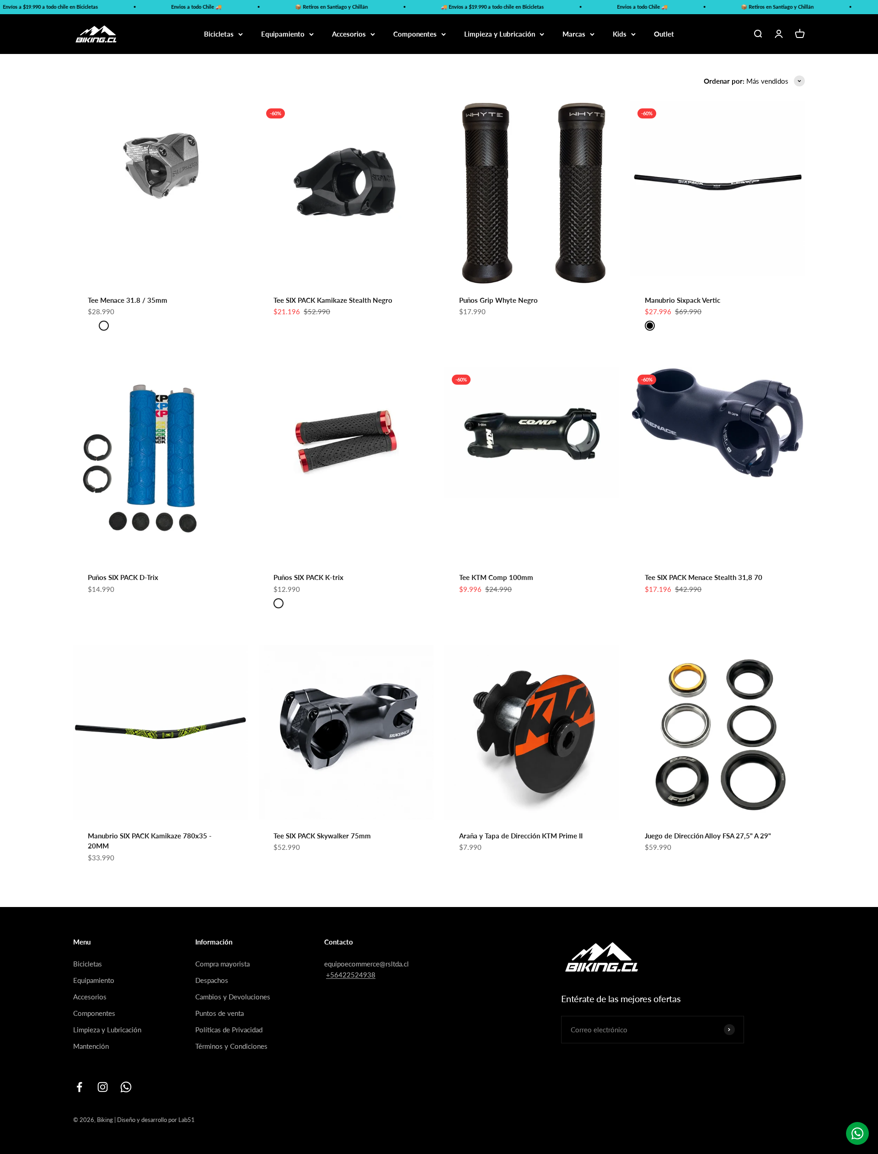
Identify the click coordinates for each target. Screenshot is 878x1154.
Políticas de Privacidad (228, 1029)
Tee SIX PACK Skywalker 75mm (322, 836)
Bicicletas (219, 34)
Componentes (415, 34)
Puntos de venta (219, 1013)
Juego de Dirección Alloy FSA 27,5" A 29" (708, 836)
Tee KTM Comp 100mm (496, 577)
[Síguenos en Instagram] (102, 1087)
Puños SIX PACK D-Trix (123, 577)
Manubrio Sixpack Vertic (682, 300)
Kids (619, 34)
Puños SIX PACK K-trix (308, 577)
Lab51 (186, 1119)
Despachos (211, 980)
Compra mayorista (222, 964)
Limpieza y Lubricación (499, 34)
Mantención (91, 1046)
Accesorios (349, 34)
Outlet (664, 34)
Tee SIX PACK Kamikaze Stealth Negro (332, 300)
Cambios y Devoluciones (232, 997)
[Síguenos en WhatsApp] (126, 1087)
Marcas (573, 34)
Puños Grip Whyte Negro (498, 300)
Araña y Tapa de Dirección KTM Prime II (521, 836)
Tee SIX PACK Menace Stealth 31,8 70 (703, 577)
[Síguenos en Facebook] (79, 1087)
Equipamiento (283, 34)
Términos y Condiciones (231, 1046)
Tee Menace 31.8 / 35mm (127, 300)
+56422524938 (350, 975)
